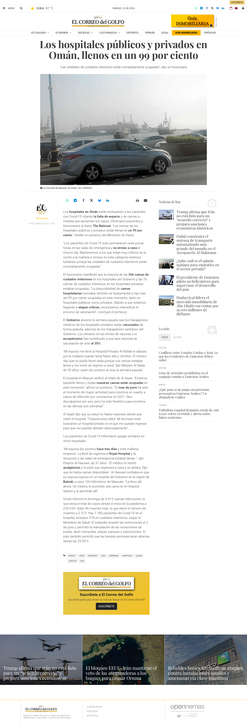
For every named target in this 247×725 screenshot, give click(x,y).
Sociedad (84, 32)
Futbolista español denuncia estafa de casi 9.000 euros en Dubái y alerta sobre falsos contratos (189, 413)
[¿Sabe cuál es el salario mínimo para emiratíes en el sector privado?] (166, 264)
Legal (165, 32)
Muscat (72, 556)
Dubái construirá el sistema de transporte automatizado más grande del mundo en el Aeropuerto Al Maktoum (196, 244)
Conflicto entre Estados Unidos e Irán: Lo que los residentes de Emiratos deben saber (188, 356)
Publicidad (92, 711)
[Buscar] (21, 8)
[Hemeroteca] (231, 8)
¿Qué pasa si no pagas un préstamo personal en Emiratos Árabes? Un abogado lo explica (184, 393)
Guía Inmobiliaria (186, 32)
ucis (82, 561)
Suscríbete (237, 2)
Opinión (150, 32)
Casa (103, 556)
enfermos (113, 556)
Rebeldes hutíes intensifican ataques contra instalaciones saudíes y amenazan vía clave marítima (205, 673)
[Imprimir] (137, 200)
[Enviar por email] (145, 200)
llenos (139, 556)
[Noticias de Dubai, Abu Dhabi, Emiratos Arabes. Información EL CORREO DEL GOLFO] (98, 21)
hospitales (127, 556)
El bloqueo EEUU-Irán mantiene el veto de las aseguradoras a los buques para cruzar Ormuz (121, 673)
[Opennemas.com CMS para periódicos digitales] (187, 711)
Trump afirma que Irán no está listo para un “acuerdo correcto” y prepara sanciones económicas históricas (195, 219)
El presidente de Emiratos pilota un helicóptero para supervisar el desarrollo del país (197, 283)
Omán (81, 556)
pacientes (92, 556)
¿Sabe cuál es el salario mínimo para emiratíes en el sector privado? (197, 264)
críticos (72, 561)
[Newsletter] (236, 8)
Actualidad (39, 32)
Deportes (132, 32)
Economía (62, 32)
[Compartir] (196, 8)
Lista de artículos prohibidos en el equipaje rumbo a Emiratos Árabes (184, 375)
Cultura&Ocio (108, 32)
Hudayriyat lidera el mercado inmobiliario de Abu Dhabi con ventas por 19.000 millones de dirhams (197, 305)
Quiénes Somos (94, 707)
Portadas (210, 32)
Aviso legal (92, 715)
